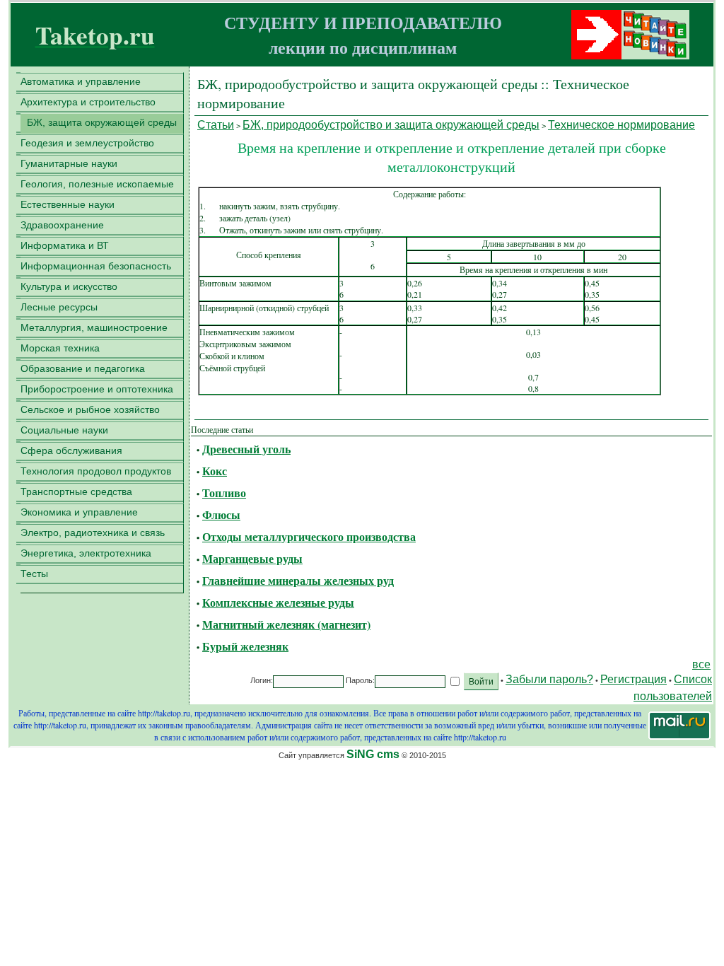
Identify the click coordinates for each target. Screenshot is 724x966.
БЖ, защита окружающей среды (102, 122)
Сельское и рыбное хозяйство (90, 409)
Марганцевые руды (252, 558)
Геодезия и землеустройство (87, 143)
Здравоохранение (62, 225)
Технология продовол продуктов (96, 471)
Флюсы (221, 514)
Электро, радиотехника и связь (93, 532)
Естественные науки (68, 204)
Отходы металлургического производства (309, 536)
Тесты (34, 573)
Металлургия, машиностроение (94, 327)
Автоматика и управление (81, 81)
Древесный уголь (246, 449)
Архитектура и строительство (88, 101)
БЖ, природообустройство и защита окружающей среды (391, 125)
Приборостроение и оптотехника (97, 389)
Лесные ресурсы (59, 307)
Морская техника (60, 348)
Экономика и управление (79, 512)
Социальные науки (64, 430)
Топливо (224, 492)
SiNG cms (372, 754)
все (701, 664)
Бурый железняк (245, 646)
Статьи (215, 125)
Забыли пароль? (549, 679)
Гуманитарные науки (69, 163)
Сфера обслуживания (71, 450)
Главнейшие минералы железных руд (298, 580)
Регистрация (633, 679)
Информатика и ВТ (65, 245)
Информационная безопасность (96, 266)
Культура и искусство (69, 286)
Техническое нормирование (621, 125)
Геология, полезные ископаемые (97, 184)
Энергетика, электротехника (86, 553)
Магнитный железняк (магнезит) (286, 624)
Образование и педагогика (83, 368)
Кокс (214, 470)
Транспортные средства (76, 491)
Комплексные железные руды (278, 602)
